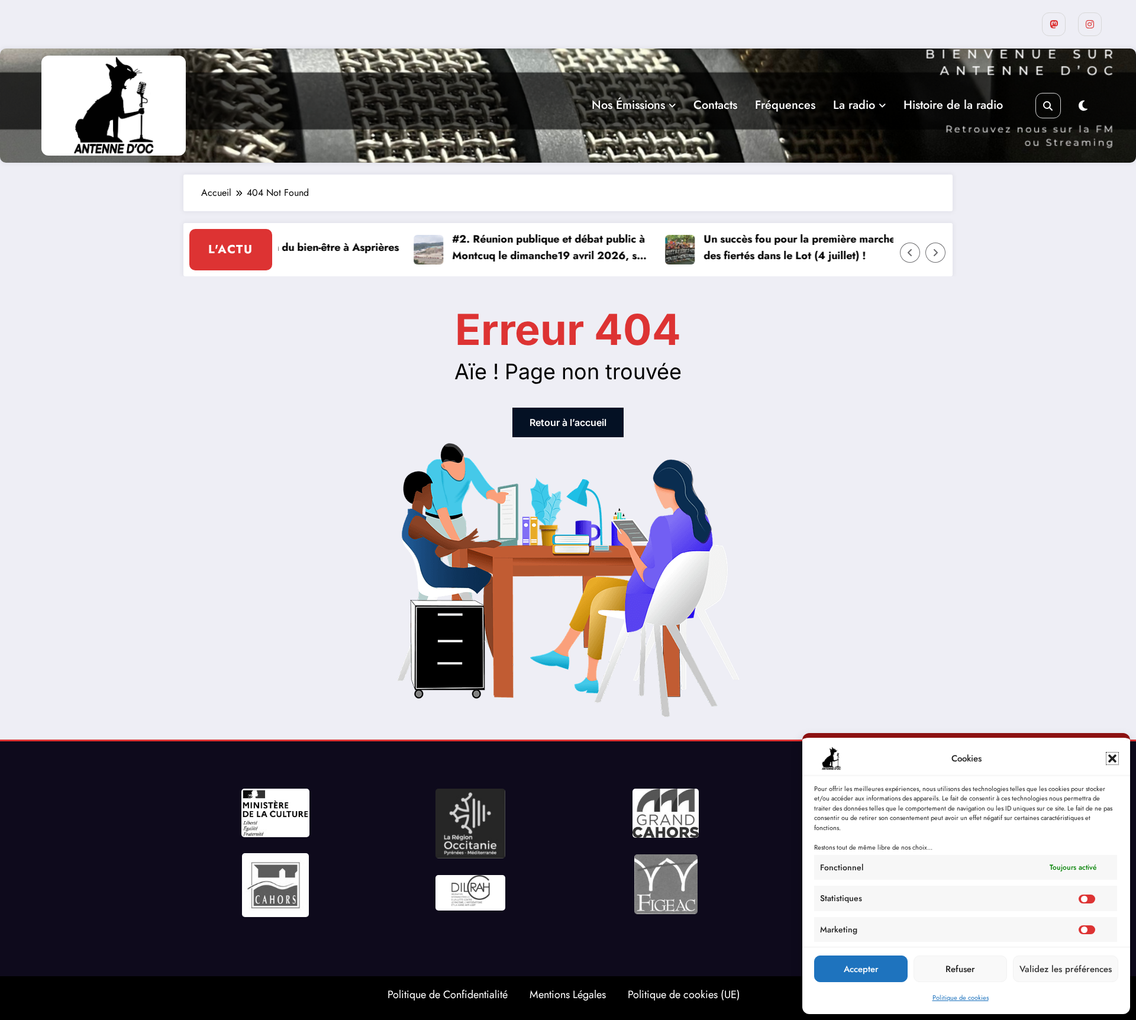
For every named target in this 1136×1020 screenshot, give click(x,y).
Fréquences (785, 105)
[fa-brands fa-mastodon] (1054, 24)
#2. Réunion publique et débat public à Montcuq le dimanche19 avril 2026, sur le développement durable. (526, 248)
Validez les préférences (1065, 969)
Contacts (715, 105)
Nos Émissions (628, 105)
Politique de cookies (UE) (684, 994)
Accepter (861, 969)
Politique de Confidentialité (448, 994)
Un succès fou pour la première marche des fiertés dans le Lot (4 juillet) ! (776, 247)
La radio (854, 105)
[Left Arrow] (910, 252)
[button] (1112, 758)
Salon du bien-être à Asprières (302, 247)
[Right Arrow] (935, 252)
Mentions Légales (568, 994)
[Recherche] (1048, 105)
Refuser (960, 969)
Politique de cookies (960, 997)
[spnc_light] (1083, 106)
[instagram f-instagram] (1090, 24)
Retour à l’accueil (568, 422)
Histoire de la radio (953, 105)
